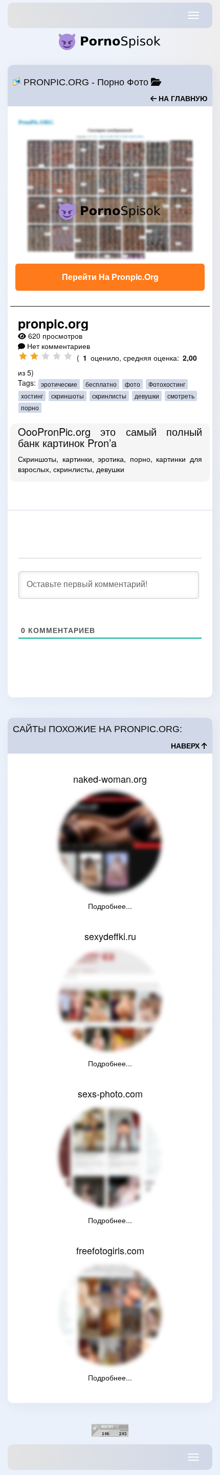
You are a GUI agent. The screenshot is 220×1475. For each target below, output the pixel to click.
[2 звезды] (34, 356)
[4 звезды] (57, 356)
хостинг (32, 395)
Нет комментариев (58, 346)
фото (132, 384)
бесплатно (101, 384)
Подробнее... (110, 906)
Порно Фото (122, 82)
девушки (147, 395)
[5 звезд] (68, 356)
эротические (59, 384)
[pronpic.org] (110, 187)
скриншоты (67, 395)
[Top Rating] (110, 1429)
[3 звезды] (45, 356)
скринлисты (109, 395)
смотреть (180, 395)
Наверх (186, 746)
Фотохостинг (166, 384)
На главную (182, 99)
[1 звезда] (23, 356)
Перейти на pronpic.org (110, 277)
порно (30, 407)
